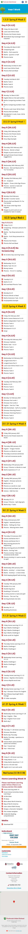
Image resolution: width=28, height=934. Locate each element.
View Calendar (14, 846)
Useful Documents (6, 854)
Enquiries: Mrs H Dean (14, 888)
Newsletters (5, 852)
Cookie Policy (14, 922)
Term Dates (5, 856)
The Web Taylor (19, 930)
